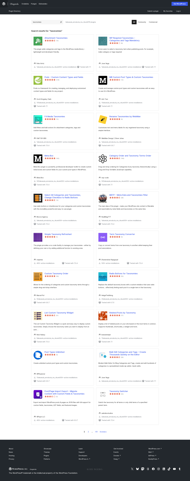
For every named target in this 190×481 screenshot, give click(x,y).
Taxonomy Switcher (118, 391)
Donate (117, 456)
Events (116, 452)
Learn (81, 449)
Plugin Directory (14, 11)
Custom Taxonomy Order (56, 273)
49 (96, 432)
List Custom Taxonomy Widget (59, 313)
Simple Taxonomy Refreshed (58, 234)
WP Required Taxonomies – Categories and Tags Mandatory (124, 39)
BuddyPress (153, 459)
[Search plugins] (61, 22)
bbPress (152, 456)
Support (82, 452)
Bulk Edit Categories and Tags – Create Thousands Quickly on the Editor (127, 353)
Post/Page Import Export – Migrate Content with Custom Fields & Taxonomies (64, 392)
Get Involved (118, 449)
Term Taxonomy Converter (122, 234)
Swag (117, 459)
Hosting (11, 456)
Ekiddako (103, 432)
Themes (47, 452)
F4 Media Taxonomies (55, 116)
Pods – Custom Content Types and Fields (64, 77)
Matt (151, 452)
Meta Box (49, 156)
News (11, 452)
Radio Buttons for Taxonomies (123, 273)
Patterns (47, 459)
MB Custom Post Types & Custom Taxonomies (131, 77)
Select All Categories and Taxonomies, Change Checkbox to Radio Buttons (63, 196)
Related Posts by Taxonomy (122, 313)
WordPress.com (155, 449)
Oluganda (33, 469)
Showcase (47, 449)
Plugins (46, 456)
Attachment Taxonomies (56, 38)
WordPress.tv (84, 459)
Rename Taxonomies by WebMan (125, 116)
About (11, 449)
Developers (83, 456)
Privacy (11, 459)
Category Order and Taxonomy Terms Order (130, 156)
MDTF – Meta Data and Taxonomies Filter (128, 195)
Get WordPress (180, 4)
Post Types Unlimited (54, 352)
